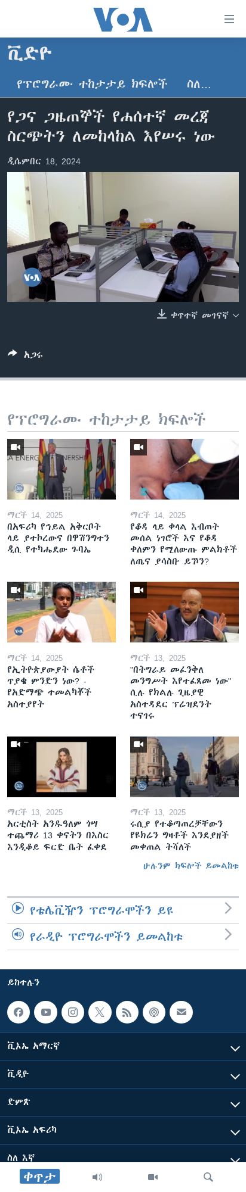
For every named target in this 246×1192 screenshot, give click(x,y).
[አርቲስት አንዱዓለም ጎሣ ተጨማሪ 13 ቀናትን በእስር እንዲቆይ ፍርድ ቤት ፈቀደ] (61, 767)
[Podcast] (154, 1012)
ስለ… (199, 84)
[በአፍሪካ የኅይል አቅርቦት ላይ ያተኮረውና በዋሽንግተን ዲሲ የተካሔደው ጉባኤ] (61, 469)
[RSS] (127, 1012)
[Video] (153, 1177)
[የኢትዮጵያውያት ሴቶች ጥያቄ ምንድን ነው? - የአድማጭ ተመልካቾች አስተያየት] (61, 612)
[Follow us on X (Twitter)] (99, 1012)
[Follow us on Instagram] (72, 1012)
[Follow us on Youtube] (45, 1012)
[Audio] (97, 1177)
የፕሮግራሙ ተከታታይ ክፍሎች (92, 84)
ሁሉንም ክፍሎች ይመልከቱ (191, 865)
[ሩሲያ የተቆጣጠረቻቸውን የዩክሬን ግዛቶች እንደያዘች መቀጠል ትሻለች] (184, 767)
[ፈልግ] (208, 1177)
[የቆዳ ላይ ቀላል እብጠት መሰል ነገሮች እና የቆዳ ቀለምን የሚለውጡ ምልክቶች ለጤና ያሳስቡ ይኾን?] (184, 469)
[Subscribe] (181, 1012)
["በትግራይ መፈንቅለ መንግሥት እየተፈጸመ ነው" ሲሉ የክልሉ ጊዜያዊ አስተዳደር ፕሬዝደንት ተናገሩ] (184, 612)
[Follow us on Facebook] (18, 1012)
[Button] (25, 357)
